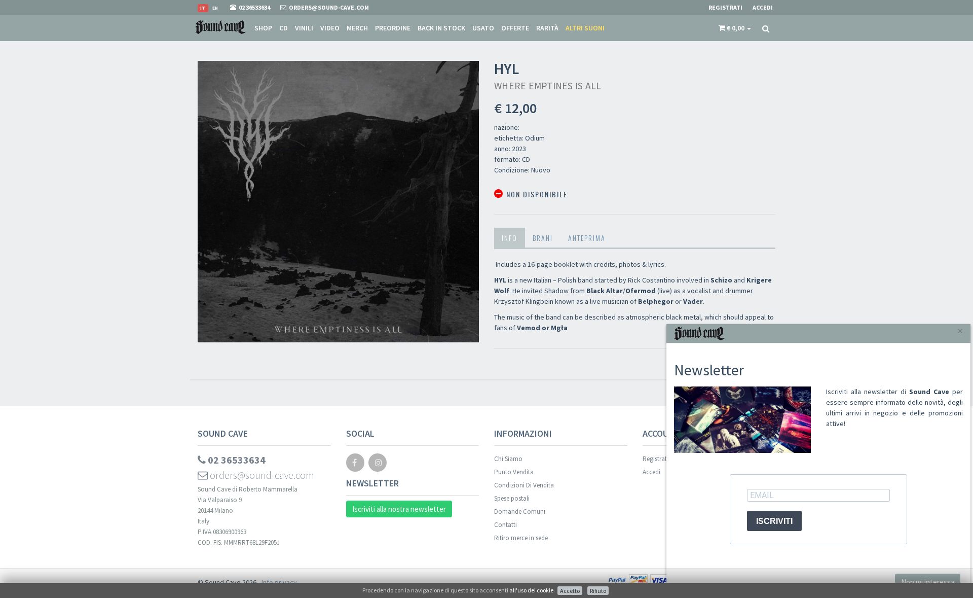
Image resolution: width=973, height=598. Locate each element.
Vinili (304, 27)
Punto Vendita (514, 472)
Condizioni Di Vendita (524, 485)
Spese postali (512, 498)
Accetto (570, 590)
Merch (357, 27)
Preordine (392, 27)
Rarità (547, 27)
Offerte (515, 27)
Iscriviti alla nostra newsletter (399, 509)
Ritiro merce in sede (521, 538)
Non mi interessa (927, 582)
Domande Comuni (519, 511)
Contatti (505, 524)
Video (330, 27)
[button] (735, 28)
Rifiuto (598, 590)
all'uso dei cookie (531, 590)
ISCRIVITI (774, 521)
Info (509, 237)
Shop (263, 27)
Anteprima (587, 237)
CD (283, 27)
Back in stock (441, 27)
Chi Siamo (508, 458)
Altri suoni (585, 27)
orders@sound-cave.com (261, 475)
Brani (543, 237)
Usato (483, 27)
